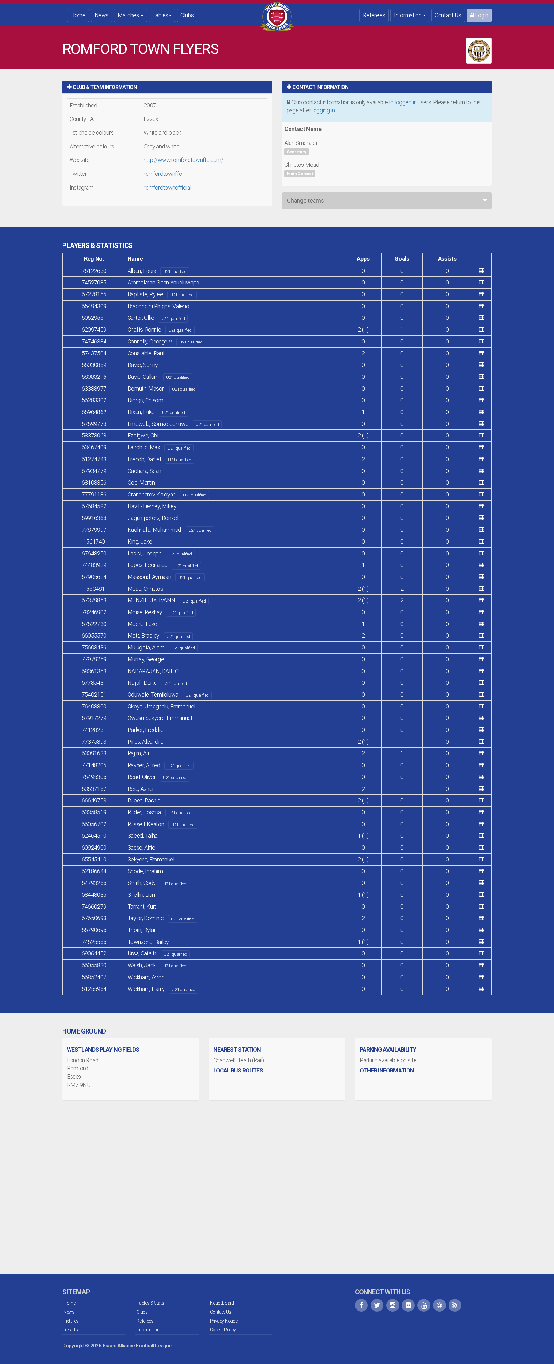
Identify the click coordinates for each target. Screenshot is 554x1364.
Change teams (305, 200)
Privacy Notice (224, 1321)
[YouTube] (423, 1305)
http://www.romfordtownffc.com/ (183, 160)
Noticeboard (222, 1303)
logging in (323, 110)
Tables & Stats (150, 1303)
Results (70, 1329)
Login (481, 15)
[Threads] (439, 1305)
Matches (129, 15)
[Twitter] (377, 1305)
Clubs (187, 15)
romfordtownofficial (167, 187)
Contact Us (448, 15)
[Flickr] (408, 1305)
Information (408, 15)
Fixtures (71, 1321)
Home (78, 15)
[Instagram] (392, 1305)
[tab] (167, 87)
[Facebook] (361, 1305)
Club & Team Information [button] (104, 87)
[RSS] (455, 1305)
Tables (160, 15)
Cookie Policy (223, 1329)
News (102, 15)
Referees (374, 15)
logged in (406, 102)
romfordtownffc (163, 173)
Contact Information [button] (319, 87)
